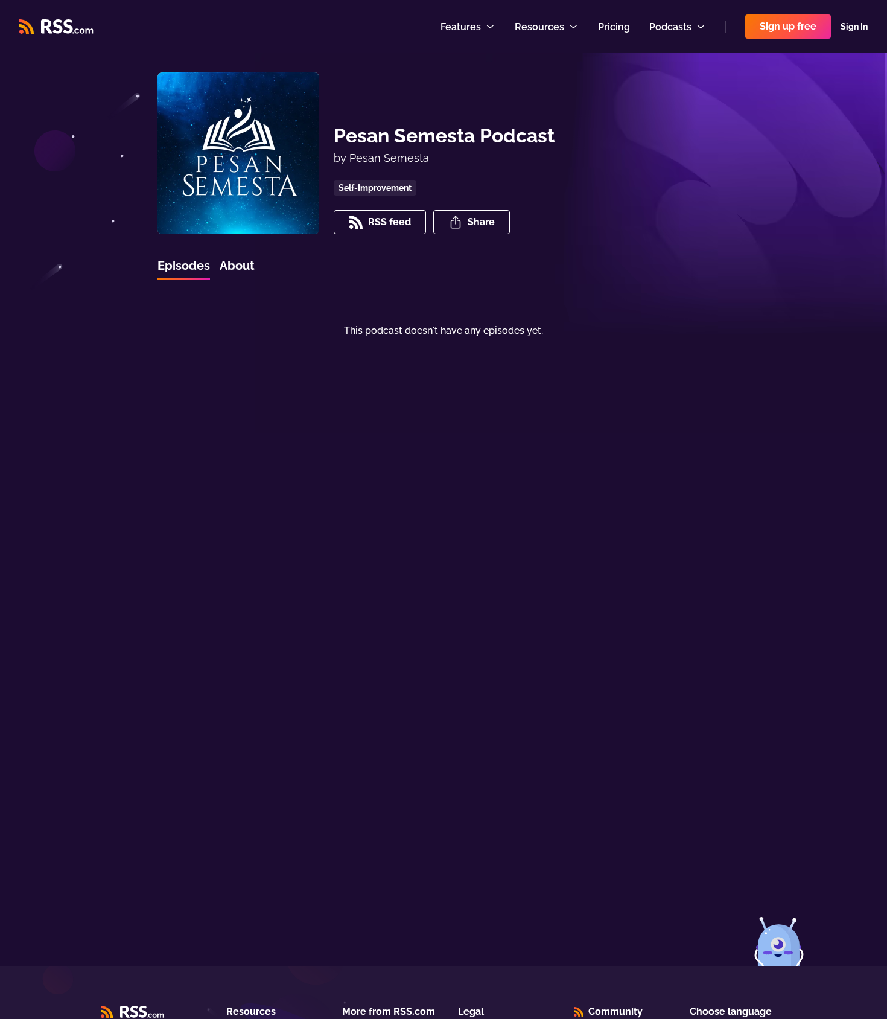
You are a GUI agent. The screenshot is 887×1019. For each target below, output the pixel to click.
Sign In (854, 26)
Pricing (614, 27)
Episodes (183, 265)
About (237, 265)
